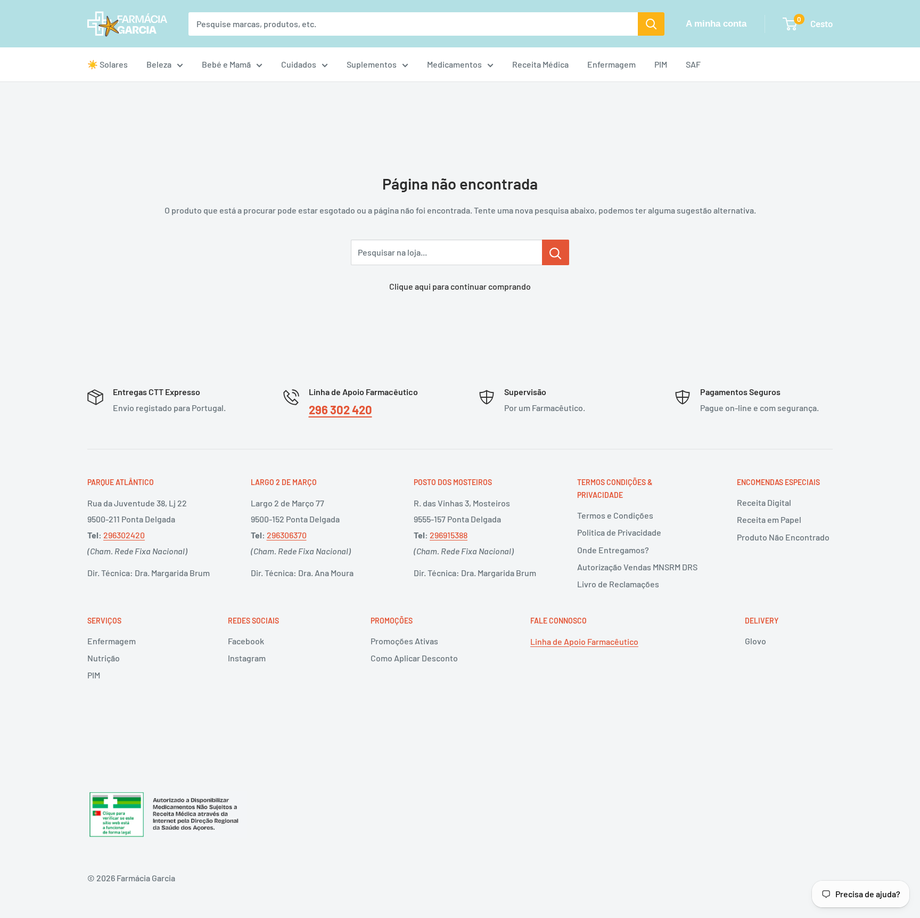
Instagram (247, 658)
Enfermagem (611, 64)
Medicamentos (454, 64)
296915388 (448, 535)
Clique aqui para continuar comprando (460, 286)
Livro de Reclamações (618, 584)
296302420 (124, 535)
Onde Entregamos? (613, 550)
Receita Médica (540, 64)
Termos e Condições (615, 515)
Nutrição (103, 658)
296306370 (287, 535)
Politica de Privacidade (619, 532)
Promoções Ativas (404, 641)
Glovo (755, 641)
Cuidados (298, 64)
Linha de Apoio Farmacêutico (584, 641)
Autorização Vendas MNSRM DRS (637, 567)
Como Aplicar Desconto (414, 658)
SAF (693, 64)
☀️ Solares (107, 64)
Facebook (246, 641)
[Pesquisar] (651, 24)
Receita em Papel (769, 519)
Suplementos (372, 64)
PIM (660, 64)
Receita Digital (764, 502)
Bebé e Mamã (226, 64)
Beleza (158, 64)
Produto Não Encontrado (783, 537)
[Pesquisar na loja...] (555, 252)
